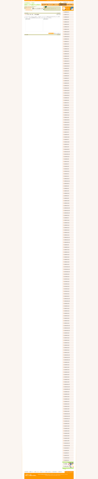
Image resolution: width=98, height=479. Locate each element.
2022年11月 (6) (66, 122)
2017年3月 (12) (66, 288)
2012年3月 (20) (66, 435)
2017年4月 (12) (66, 286)
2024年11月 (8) (66, 63)
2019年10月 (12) (67, 212)
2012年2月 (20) (66, 438)
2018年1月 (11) (66, 264)
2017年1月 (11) (66, 293)
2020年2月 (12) (66, 203)
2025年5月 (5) (66, 48)
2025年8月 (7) (66, 41)
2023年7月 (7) (66, 102)
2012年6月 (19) (66, 428)
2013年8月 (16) (66, 394)
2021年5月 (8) (66, 166)
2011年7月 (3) (66, 455)
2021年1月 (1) (66, 176)
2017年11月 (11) (67, 269)
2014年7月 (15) (66, 367)
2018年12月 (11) (67, 237)
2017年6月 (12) (66, 281)
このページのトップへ (69, 472)
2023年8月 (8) (66, 100)
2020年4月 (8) (66, 198)
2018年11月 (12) (67, 239)
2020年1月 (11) (66, 205)
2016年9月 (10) (66, 303)
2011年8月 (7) (66, 452)
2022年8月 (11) (66, 129)
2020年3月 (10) (66, 200)
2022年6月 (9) (66, 134)
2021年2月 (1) (66, 173)
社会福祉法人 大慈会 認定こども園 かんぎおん (32, 4)
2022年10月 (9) (66, 124)
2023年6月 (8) (66, 105)
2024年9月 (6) (66, 68)
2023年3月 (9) (66, 112)
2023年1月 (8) (66, 117)
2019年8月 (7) (66, 217)
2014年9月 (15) (66, 362)
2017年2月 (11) (66, 291)
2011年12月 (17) (67, 443)
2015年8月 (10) (66, 335)
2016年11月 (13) (67, 298)
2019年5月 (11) (66, 225)
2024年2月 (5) (66, 85)
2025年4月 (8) (66, 51)
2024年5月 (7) (66, 78)
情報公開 (60, 471)
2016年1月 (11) (66, 323)
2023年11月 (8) (66, 92)
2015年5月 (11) (66, 342)
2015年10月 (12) (67, 330)
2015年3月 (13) (66, 347)
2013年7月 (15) (66, 396)
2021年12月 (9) (66, 149)
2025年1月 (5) (66, 58)
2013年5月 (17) (66, 401)
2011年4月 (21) (66, 457)
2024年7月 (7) (66, 73)
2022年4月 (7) (66, 139)
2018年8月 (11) (66, 247)
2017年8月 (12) (66, 276)
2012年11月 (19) (67, 416)
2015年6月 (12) (66, 340)
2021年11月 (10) (67, 151)
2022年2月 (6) (66, 144)
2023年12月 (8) (66, 90)
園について (56, 4)
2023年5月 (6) (66, 107)
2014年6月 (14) (66, 369)
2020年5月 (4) (66, 195)
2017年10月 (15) (67, 271)
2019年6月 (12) (66, 222)
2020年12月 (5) (66, 178)
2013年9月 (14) (66, 391)
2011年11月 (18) (67, 445)
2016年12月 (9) (66, 296)
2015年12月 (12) (67, 325)
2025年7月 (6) (66, 43)
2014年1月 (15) (66, 381)
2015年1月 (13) (66, 352)
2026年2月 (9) (66, 26)
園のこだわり (50, 4)
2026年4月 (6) (66, 21)
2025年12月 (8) (66, 31)
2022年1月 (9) (66, 146)
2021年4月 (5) (66, 168)
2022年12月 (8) (66, 119)
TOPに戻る (71, 2)
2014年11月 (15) (67, 357)
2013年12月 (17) (67, 384)
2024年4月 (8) (66, 80)
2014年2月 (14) (66, 379)
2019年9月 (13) (66, 215)
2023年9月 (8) (66, 97)
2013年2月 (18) (66, 408)
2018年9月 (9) (66, 244)
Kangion (49, 475)
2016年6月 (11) (66, 310)
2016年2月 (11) (66, 320)
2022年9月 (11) (66, 127)
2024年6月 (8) (66, 75)
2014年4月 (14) (66, 374)
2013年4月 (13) (66, 403)
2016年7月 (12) (66, 308)
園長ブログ (31, 471)
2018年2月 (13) (66, 261)
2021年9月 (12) (66, 156)
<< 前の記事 (26, 13)
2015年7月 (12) (66, 337)
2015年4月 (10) (66, 345)
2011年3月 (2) (66, 460)
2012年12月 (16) (67, 413)
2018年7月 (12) (66, 249)
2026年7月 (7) (66, 14)
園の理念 (44, 4)
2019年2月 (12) (66, 232)
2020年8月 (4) (66, 188)
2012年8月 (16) (66, 423)
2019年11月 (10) (67, 210)
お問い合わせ (65, 2)
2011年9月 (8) (66, 450)
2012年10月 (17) (67, 418)
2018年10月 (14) (67, 242)
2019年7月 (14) (66, 220)
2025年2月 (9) (66, 56)
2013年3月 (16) (66, 406)
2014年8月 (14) (66, 364)
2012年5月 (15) (66, 430)
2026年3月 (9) (66, 24)
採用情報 (65, 463)
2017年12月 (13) (67, 266)
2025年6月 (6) (66, 46)
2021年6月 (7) (66, 163)
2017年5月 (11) (66, 283)
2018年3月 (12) (66, 259)
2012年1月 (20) (66, 440)
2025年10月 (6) (66, 36)
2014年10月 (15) (67, 359)
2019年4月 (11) (66, 227)
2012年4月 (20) (66, 433)
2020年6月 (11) (66, 193)
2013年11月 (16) (67, 386)
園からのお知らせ (63, 4)
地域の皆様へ (70, 4)
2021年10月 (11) (67, 154)
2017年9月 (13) (66, 274)
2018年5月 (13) (66, 254)
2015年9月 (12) (66, 332)
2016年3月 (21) (66, 318)
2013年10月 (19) (67, 389)
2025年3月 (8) (66, 53)
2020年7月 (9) (66, 190)
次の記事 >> (59, 13)
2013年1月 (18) (66, 411)
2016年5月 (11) (66, 313)
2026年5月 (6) (66, 19)
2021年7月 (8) (66, 161)
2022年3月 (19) (66, 141)
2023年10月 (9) (66, 95)
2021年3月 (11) (66, 171)
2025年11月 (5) (66, 34)
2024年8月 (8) (66, 70)
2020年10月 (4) (66, 183)
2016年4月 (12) (66, 315)
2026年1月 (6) (66, 29)
